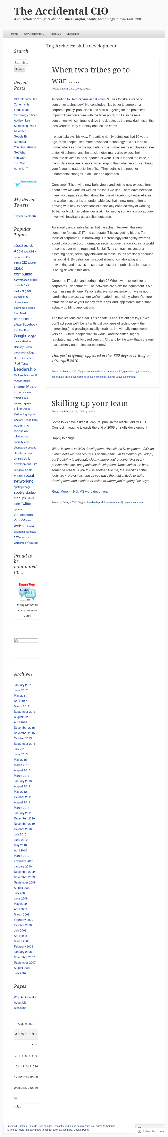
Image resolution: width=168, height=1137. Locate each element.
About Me (55, 33)
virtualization (23, 514)
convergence (21, 280)
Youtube (32, 542)
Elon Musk (20, 313)
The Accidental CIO (61, 11)
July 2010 (20, 834)
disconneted (21, 296)
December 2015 (24, 727)
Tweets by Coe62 (25, 216)
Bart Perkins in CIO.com (88, 99)
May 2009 (20, 904)
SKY (34, 464)
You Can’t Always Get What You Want (25, 152)
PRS (35, 420)
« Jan (17, 1106)
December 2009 (24, 872)
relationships (21, 436)
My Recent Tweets (25, 202)
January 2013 (23, 781)
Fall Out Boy (21, 330)
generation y (130, 371)
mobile (18, 381)
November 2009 (24, 877)
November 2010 (24, 823)
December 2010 (24, 818)
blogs (17, 262)
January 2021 (23, 685)
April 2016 (20, 722)
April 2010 (20, 850)
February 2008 (23, 946)
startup (30, 492)
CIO (24, 262)
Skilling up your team (90, 403)
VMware (26, 520)
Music (31, 386)
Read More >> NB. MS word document (80, 491)
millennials (58, 376)
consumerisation (96, 371)
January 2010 (23, 866)
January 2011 (23, 813)
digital (26, 290)
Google (20, 335)
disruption (21, 302)
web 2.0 (21, 525)
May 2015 (20, 759)
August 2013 (22, 770)
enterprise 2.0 (114, 371)
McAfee (18, 375)
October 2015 (23, 738)
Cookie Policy (81, 1129)
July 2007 (20, 973)
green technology (24, 352)
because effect (22, 257)
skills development (75, 376)
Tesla (17, 504)
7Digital (18, 245)
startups (20, 497)
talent (111, 376)
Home (14, 33)
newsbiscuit (21, 397)
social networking (96, 376)
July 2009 (20, 893)
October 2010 (23, 829)
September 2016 (25, 711)
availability (30, 251)
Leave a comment (125, 376)
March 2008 (22, 941)
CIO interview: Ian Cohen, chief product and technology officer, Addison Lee (25, 109)
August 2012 (22, 786)
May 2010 (20, 845)
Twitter (26, 503)
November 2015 (24, 733)
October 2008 (23, 925)
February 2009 (23, 920)
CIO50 (32, 263)
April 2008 (20, 936)
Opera (26, 409)
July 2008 (20, 930)
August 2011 (22, 802)
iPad (17, 363)
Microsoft (30, 375)
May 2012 (20, 791)
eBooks (30, 308)
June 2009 (21, 898)
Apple (18, 251)
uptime (18, 509)
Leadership (144, 371)
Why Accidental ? (34, 33)
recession (21, 430)
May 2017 (20, 695)
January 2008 (23, 952)
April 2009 (20, 909)
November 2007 (24, 957)
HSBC (17, 358)
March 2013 (22, 775)
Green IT (30, 347)
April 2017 (20, 701)
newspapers (23, 403)
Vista (17, 520)
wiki (31, 526)
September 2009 (25, 882)
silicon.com (25, 453)
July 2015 (20, 749)
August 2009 (22, 888)
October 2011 (23, 797)
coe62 (86, 88)
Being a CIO (69, 371)
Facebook (30, 324)
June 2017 (21, 690)
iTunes (24, 363)
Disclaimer (72, 33)
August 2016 (22, 717)
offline (18, 408)
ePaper (18, 324)
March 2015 (22, 765)
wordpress (20, 543)
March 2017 (22, 706)
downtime (19, 308)
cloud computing (23, 271)
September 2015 (25, 743)
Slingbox (19, 470)
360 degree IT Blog (130, 355)
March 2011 (22, 807)
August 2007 (22, 968)
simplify (18, 458)
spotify (19, 492)
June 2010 (21, 840)
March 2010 (22, 856)
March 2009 (22, 914)
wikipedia (19, 532)
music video (22, 392)
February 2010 (23, 861)
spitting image (22, 487)
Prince (27, 420)
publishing (21, 425)
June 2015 (21, 754)
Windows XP (23, 537)
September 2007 (25, 962)
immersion (28, 358)
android (28, 245)
